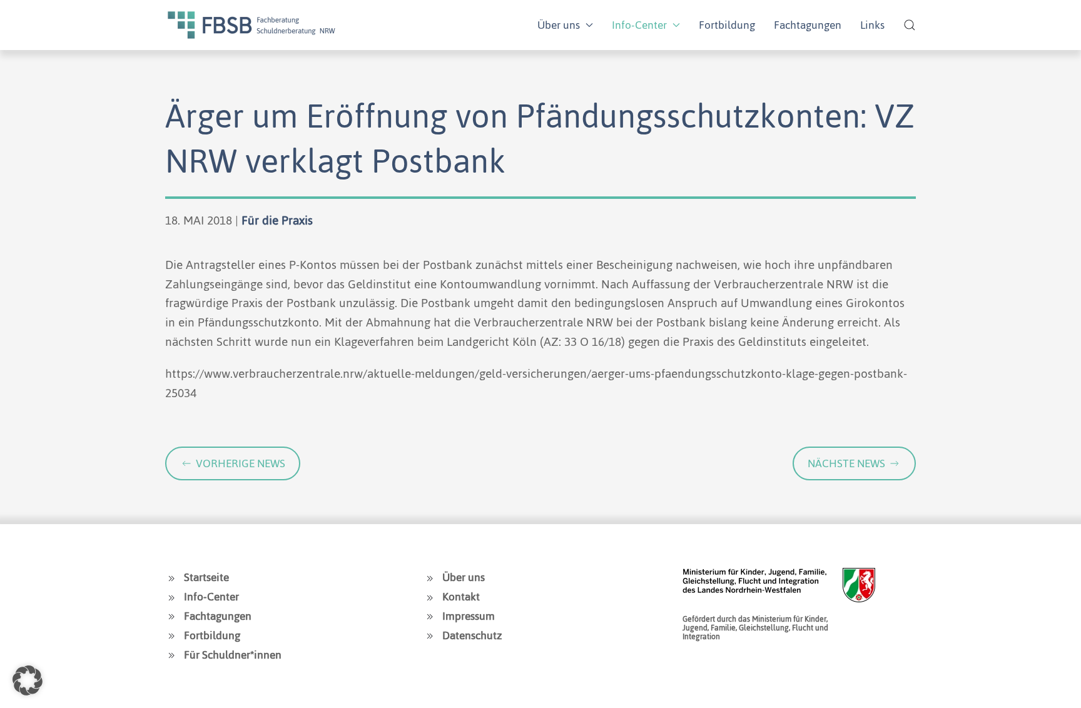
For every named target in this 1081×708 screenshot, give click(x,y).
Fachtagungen (807, 25)
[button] (909, 25)
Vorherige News (240, 463)
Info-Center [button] (639, 25)
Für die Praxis (277, 220)
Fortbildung (727, 25)
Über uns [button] (558, 25)
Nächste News (846, 463)
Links (872, 25)
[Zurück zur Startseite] (251, 25)
